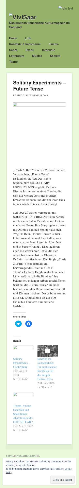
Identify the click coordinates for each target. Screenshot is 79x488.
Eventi (30, 50)
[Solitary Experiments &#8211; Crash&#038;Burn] (23, 351)
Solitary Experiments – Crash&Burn (21, 363)
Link (28, 38)
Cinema (53, 44)
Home (13, 38)
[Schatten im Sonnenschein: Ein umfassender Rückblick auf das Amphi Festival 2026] (47, 351)
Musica (37, 56)
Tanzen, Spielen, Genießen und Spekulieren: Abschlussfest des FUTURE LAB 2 (23, 414)
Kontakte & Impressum (25, 44)
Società (55, 56)
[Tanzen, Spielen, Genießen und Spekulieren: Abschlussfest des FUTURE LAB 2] (23, 398)
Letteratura (16, 56)
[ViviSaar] (22, 17)
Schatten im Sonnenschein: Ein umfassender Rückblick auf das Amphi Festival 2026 (47, 369)
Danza (13, 50)
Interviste (48, 50)
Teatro (13, 62)
